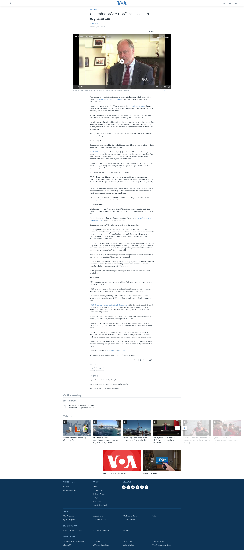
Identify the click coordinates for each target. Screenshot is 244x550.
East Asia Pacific (99, 494)
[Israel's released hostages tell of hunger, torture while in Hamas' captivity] (197, 428)
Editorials (126, 530)
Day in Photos (98, 516)
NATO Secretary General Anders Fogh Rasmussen (108, 305)
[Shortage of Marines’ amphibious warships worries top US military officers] (107, 428)
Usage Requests (158, 541)
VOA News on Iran (99, 520)
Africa (95, 486)
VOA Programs (68, 516)
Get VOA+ (96, 541)
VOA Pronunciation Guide (161, 545)
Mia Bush (95, 23)
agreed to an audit (102, 200)
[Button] (151, 32)
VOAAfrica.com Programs (72, 530)
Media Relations (128, 545)
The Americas (97, 490)
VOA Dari (121, 351)
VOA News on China (130, 516)
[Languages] (224, 3)
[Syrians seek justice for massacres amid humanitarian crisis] (227, 428)
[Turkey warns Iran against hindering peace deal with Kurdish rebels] (167, 428)
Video (66, 416)
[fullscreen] (169, 87)
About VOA (67, 545)
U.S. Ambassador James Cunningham (110, 99)
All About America (69, 490)
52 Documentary (129, 520)
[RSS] (142, 487)
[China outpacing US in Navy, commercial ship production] (137, 428)
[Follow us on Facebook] (124, 487)
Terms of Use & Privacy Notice (74, 541)
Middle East (97, 501)
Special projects (69, 520)
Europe (95, 498)
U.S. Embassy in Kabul (136, 106)
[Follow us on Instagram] (137, 487)
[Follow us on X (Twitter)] (128, 487)
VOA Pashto (111, 351)
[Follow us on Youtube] (133, 487)
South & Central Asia (100, 505)
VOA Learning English (101, 530)
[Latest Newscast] (236, 3)
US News (66, 486)
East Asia (93, 9)
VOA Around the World (101, 545)
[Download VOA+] (162, 460)
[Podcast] (146, 487)
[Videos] (230, 3)
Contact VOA (127, 541)
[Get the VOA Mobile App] (122, 460)
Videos (154, 516)
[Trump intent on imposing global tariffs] (77, 428)
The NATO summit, (97, 152)
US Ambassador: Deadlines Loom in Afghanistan (93, 37)
